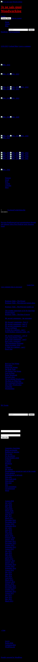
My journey (9, 469)
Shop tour (8, 483)
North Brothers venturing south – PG (17, 332)
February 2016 (10, 537)
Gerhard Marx (13, 46)
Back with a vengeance (13, 341)
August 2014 (9, 570)
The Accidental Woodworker (14, 379)
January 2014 (9, 584)
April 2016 (8, 534)
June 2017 (8, 514)
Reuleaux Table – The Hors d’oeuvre (17, 314)
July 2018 (8, 503)
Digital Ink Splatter (11, 367)
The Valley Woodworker (13, 385)
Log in (7, 641)
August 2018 (9, 501)
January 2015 (9, 563)
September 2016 (10, 526)
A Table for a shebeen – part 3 (15, 330)
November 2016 (10, 522)
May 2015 (8, 555)
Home (7, 22)
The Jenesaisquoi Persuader (14, 343)
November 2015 (10, 543)
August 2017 (9, 512)
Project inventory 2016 (12, 345)
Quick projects (10, 473)
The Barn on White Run (13, 381)
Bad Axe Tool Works (12, 363)
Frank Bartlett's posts (12, 458)
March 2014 (9, 580)
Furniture (8, 460)
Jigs (6, 465)
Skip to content (17, 18)
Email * (3, 433)
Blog (6, 26)
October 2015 (9, 545)
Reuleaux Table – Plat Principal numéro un (19, 307)
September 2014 (10, 568)
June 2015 (8, 553)
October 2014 (9, 566)
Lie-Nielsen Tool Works (13, 371)
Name (3, 429)
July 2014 (8, 572)
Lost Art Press (9, 373)
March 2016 (9, 536)
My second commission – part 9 (15, 339)
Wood (7, 490)
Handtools (4, 32)
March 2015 (9, 559)
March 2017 (9, 518)
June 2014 (8, 574)
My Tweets (4, 405)
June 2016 (8, 530)
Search (3, 16)
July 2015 (8, 551)
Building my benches (12, 452)
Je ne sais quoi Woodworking (11, 9)
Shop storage (9, 481)
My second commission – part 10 (16, 336)
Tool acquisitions (14, 32)
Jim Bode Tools (10, 369)
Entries (9, 643)
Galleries (8, 462)
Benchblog (8, 365)
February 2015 (10, 561)
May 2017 (8, 516)
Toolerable (8, 387)
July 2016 (8, 528)
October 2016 (9, 524)
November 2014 (10, 564)
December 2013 (10, 586)
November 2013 (10, 588)
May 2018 (8, 507)
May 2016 (8, 532)
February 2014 (10, 582)
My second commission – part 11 (16, 326)
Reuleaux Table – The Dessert (15, 301)
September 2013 (10, 591)
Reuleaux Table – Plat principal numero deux (20, 303)
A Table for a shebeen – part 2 (15, 347)
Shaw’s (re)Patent (11, 328)
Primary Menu (6, 18)
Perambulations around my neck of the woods (20, 471)
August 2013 (9, 593)
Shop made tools (10, 479)
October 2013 (9, 589)
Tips (6, 485)
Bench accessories (11, 450)
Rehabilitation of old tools (13, 475)
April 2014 (8, 578)
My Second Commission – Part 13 (16, 322)
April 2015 (8, 557)
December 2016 (10, 520)
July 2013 (8, 595)
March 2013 (9, 601)
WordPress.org (10, 647)
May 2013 (8, 599)
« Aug (3, 630)
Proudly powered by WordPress (11, 657)
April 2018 (8, 509)
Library (7, 24)
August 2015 (9, 549)
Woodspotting (9, 388)
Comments (10, 645)
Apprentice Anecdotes (12, 448)
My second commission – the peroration (18, 318)
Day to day (8, 454)
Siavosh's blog (10, 377)
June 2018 (8, 505)
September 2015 (10, 547)
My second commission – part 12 (16, 324)
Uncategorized (10, 488)
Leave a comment (25, 46)
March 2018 (9, 511)
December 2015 (10, 541)
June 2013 (8, 597)
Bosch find (8, 349)
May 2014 (8, 576)
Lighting (8, 467)
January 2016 (9, 539)
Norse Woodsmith (11, 375)
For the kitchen (10, 456)
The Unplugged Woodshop (14, 383)
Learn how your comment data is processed (17, 286)
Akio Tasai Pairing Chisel (13, 337)
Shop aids (8, 477)
